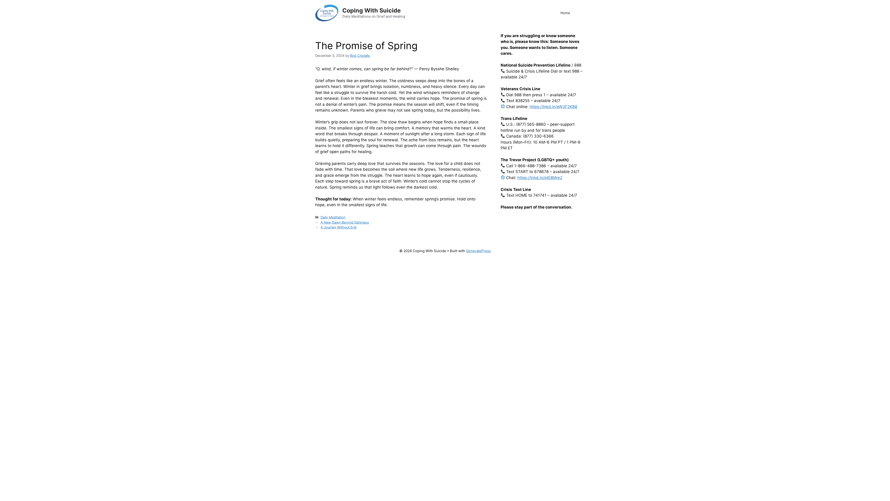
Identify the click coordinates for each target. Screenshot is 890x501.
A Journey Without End (338, 227)
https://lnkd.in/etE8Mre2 (539, 177)
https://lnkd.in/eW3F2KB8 (553, 106)
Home (565, 13)
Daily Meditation (333, 217)
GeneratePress (478, 251)
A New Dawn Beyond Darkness (345, 222)
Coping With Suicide (371, 10)
